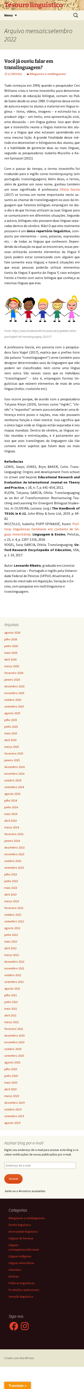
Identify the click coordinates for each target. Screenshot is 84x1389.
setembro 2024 (14, 787)
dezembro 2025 (14, 686)
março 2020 (11, 1096)
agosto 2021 (12, 988)
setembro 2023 (14, 868)
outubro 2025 (12, 700)
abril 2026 (10, 659)
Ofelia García (70, 189)
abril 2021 (10, 1015)
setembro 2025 (14, 706)
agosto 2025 (12, 713)
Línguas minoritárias (21, 1263)
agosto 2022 (12, 928)
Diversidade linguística (23, 1231)
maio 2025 (10, 733)
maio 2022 (10, 941)
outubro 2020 (12, 1049)
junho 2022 (11, 935)
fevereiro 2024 (13, 834)
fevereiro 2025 (13, 753)
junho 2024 (11, 807)
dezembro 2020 (14, 1035)
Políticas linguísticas (22, 1283)
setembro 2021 (14, 982)
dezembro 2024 (14, 767)
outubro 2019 (12, 1109)
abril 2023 (10, 894)
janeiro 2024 (12, 841)
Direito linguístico (20, 1225)
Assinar (13, 1179)
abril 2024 (10, 821)
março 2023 (11, 901)
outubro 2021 (12, 975)
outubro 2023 (12, 861)
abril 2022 (10, 948)
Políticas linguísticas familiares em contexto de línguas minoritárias (42, 529)
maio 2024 (10, 814)
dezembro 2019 (14, 1103)
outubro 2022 (12, 915)
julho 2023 (10, 874)
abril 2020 (10, 1089)
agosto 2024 (12, 794)
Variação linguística (21, 1296)
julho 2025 (10, 720)
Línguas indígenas (20, 1256)
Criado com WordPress (19, 1358)
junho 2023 (11, 881)
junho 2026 (11, 646)
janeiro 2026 (12, 680)
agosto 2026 (12, 632)
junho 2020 (11, 1076)
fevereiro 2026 (13, 673)
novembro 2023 (14, 854)
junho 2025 (11, 727)
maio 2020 (10, 1082)
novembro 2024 (14, 774)
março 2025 (11, 747)
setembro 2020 (14, 1056)
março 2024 (11, 827)
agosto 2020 (12, 1062)
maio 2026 (10, 653)
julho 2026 (10, 639)
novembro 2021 (14, 968)
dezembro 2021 (14, 962)
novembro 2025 (14, 693)
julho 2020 (10, 1069)
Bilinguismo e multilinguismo (48, 74)
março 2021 (11, 1022)
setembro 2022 (14, 921)
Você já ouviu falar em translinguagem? (28, 64)
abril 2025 (10, 740)
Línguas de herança (21, 1238)
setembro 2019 (14, 1116)
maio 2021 (10, 1009)
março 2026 (11, 666)
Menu (8, 15)
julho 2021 (10, 995)
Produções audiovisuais (24, 1290)
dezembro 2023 (14, 847)
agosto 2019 (12, 1123)
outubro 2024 (12, 780)
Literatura (15, 1270)
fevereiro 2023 (13, 908)
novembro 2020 (14, 1042)
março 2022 (11, 955)
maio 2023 (10, 888)
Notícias (14, 1276)
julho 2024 (10, 800)
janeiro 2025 (12, 760)
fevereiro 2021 (13, 1029)
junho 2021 (11, 1002)
